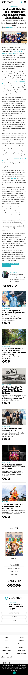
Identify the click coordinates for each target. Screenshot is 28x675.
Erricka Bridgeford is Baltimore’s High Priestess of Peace (13, 313)
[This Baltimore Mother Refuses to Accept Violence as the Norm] (14, 453)
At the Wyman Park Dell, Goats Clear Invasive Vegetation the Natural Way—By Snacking (14, 352)
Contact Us (21, 637)
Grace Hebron (9, 27)
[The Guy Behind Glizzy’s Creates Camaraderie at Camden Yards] (14, 493)
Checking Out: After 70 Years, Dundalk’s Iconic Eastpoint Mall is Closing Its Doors (12, 390)
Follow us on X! (11, 585)
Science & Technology (6, 266)
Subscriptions (7, 644)
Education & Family (14, 6)
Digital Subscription (14, 565)
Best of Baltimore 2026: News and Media (12, 430)
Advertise (7, 647)
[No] (26, 669)
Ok (14, 672)
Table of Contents (14, 571)
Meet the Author (14, 272)
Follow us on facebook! (8, 585)
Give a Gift (14, 562)
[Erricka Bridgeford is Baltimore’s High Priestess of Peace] (14, 299)
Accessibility (21, 647)
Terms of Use (21, 640)
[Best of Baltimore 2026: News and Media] (14, 417)
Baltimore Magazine (13, 2)
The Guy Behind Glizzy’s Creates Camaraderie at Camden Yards (12, 506)
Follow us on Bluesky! (14, 585)
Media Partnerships (6, 650)
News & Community (15, 263)
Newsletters (14, 575)
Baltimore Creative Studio (6, 657)
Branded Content (21, 650)
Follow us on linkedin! (16, 585)
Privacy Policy (21, 644)
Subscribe (14, 558)
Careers (6, 640)
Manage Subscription (14, 568)
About (6, 637)
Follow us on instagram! (19, 585)
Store (7, 653)
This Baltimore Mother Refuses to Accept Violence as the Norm (13, 467)
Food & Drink (5, 502)
